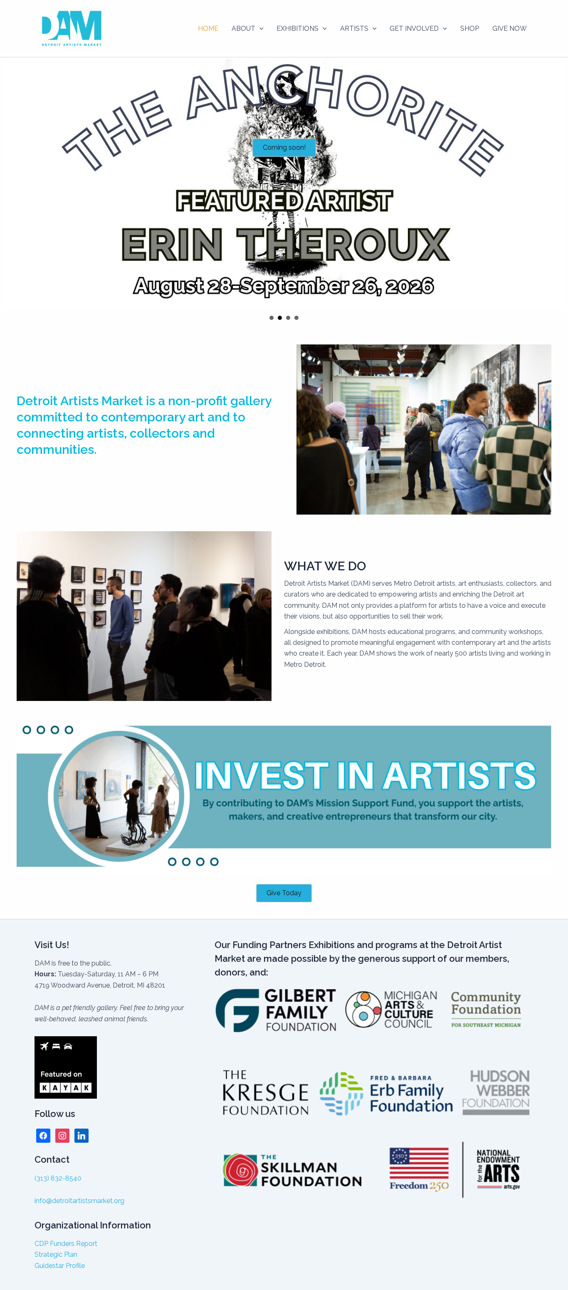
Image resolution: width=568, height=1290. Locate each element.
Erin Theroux (280, 318)
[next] (557, 184)
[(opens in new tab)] (284, 796)
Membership (296, 318)
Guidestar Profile (60, 1266)
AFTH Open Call (288, 318)
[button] (259, 28)
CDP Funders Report (66, 1244)
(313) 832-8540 (58, 1178)
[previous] (10, 184)
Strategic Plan (56, 1254)
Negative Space (271, 318)
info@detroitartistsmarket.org (79, 1201)
